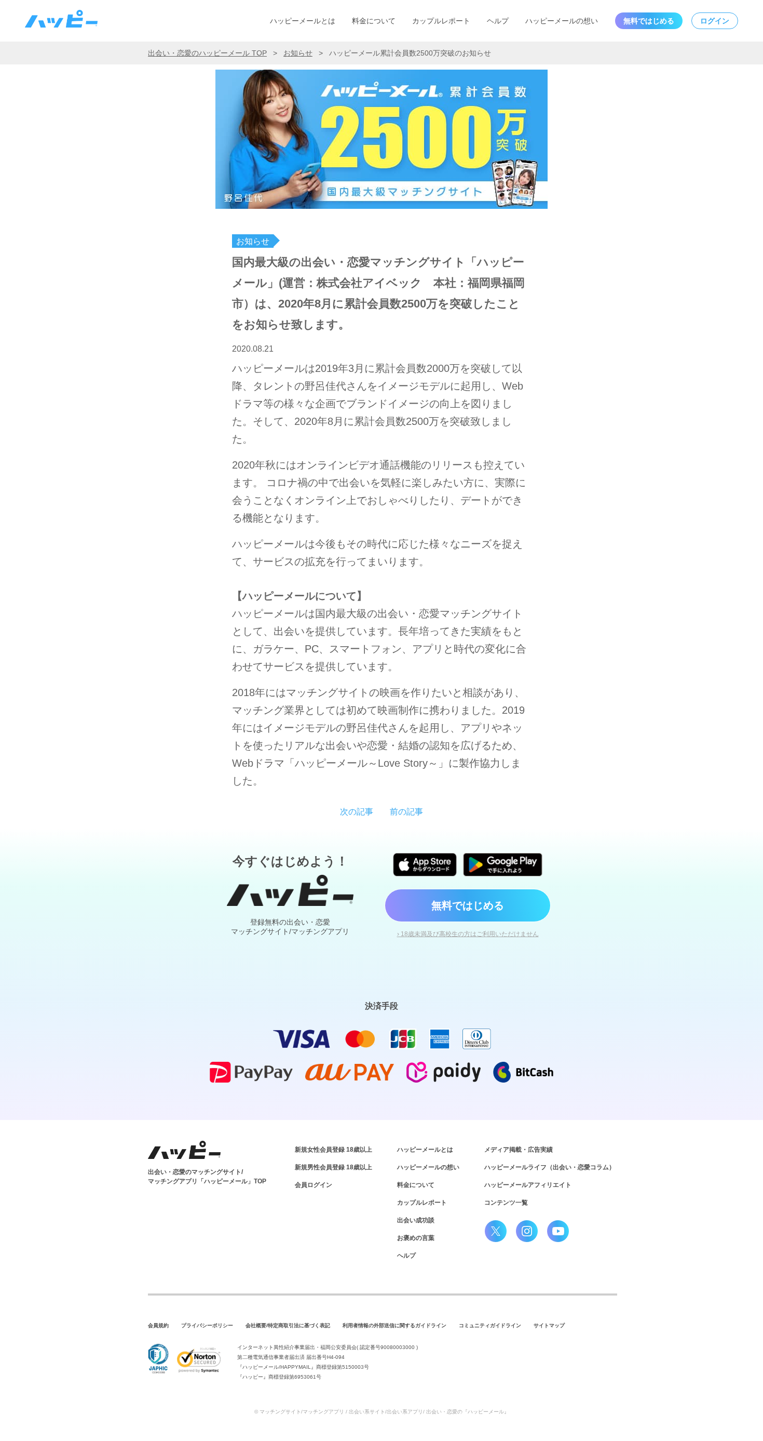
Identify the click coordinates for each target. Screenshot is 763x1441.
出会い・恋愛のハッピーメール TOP (207, 53)
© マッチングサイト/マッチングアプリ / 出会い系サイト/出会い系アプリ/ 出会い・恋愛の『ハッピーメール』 (381, 1412)
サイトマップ (549, 1325)
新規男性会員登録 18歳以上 (333, 1167)
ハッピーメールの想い (561, 21)
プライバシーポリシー (207, 1325)
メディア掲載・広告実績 (518, 1149)
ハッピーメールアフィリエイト (527, 1185)
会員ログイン (313, 1185)
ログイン (714, 20)
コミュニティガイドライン (490, 1325)
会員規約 (158, 1325)
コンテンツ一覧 (506, 1202)
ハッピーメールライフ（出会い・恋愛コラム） (549, 1167)
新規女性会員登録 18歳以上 (333, 1149)
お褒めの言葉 (415, 1238)
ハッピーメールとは (302, 21)
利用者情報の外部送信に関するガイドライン (394, 1325)
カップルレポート (441, 21)
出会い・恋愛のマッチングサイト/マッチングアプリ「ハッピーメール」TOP (207, 1176)
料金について (374, 21)
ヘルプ (498, 21)
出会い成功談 (415, 1220)
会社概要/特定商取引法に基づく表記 (288, 1325)
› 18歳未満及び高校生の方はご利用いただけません (468, 934)
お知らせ (297, 53)
